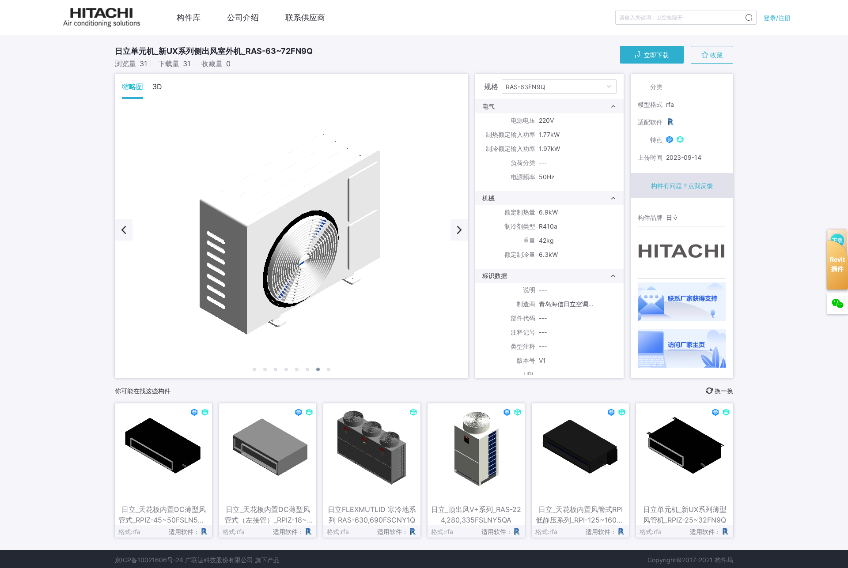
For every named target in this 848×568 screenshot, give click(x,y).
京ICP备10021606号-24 (149, 560)
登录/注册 (777, 18)
